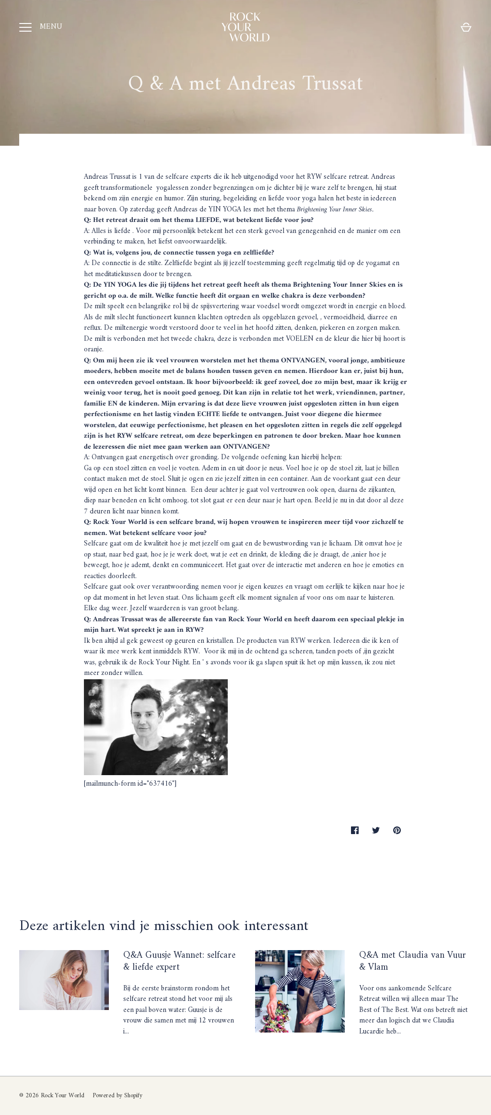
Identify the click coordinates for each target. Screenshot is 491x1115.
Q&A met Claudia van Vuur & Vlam (412, 961)
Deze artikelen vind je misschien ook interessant (163, 926)
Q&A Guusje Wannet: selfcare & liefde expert (179, 961)
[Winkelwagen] (466, 27)
